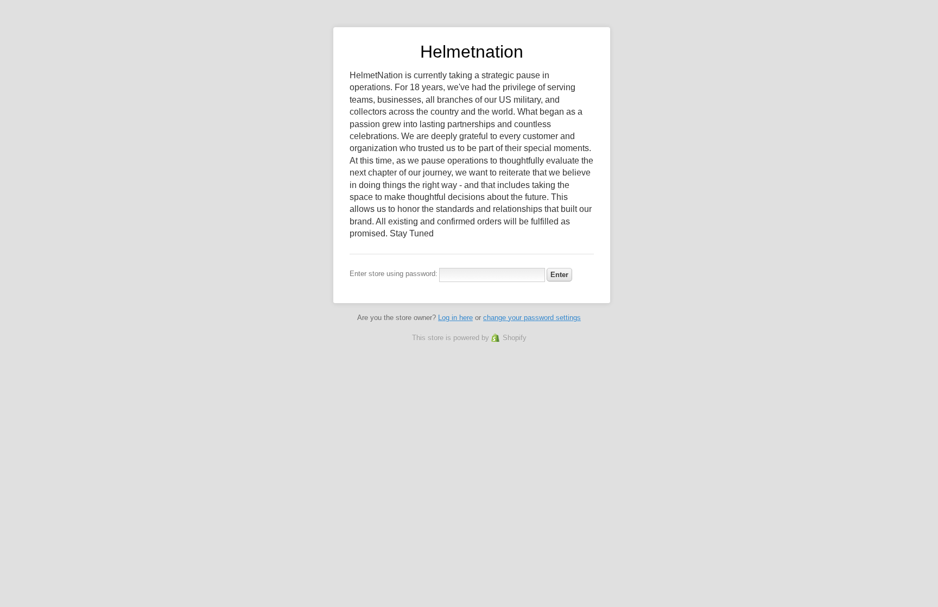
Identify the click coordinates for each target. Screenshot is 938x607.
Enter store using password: (394, 274)
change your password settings (532, 318)
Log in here (455, 318)
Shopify (515, 338)
